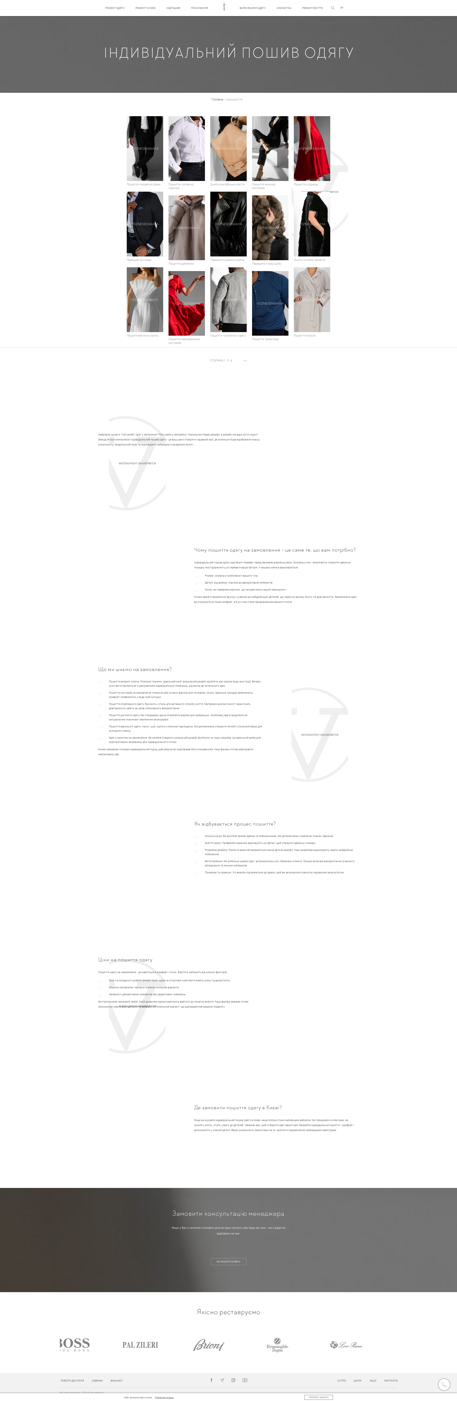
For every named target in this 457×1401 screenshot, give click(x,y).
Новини (97, 1380)
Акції (373, 1380)
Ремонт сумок (145, 8)
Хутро (342, 1380)
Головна (217, 99)
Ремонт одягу (115, 8)
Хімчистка (284, 8)
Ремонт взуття (312, 8)
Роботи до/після (72, 1380)
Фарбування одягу (253, 8)
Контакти (391, 1380)
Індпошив (173, 8)
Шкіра (358, 1380)
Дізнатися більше (164, 1397)
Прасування (199, 8)
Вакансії (116, 1380)
